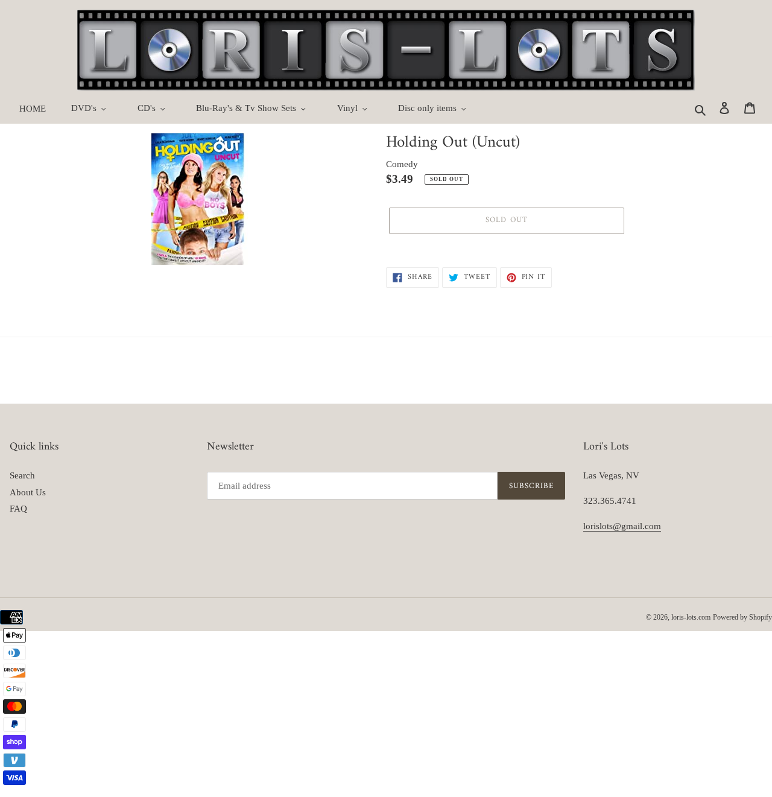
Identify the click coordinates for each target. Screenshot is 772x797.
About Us (28, 492)
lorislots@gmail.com (622, 526)
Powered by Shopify (742, 617)
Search (22, 475)
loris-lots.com (690, 617)
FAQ (18, 508)
